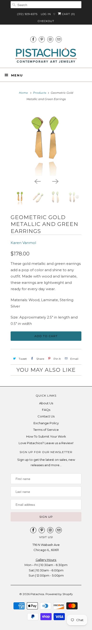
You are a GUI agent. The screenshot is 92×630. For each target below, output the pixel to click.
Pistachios (37, 594)
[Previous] (37, 181)
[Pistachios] (46, 55)
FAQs (46, 410)
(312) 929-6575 (27, 14)
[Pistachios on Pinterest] (42, 39)
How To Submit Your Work (46, 436)
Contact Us (46, 416)
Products (39, 92)
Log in (46, 14)
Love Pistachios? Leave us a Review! (46, 443)
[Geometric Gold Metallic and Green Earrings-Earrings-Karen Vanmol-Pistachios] (46, 142)
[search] (46, 4)
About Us (46, 403)
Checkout (46, 21)
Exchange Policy (46, 423)
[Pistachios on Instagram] (50, 39)
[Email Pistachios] (59, 39)
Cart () (68, 14)
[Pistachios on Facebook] (33, 39)
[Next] (55, 181)
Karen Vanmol (23, 242)
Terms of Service (46, 429)
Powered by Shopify (59, 594)
